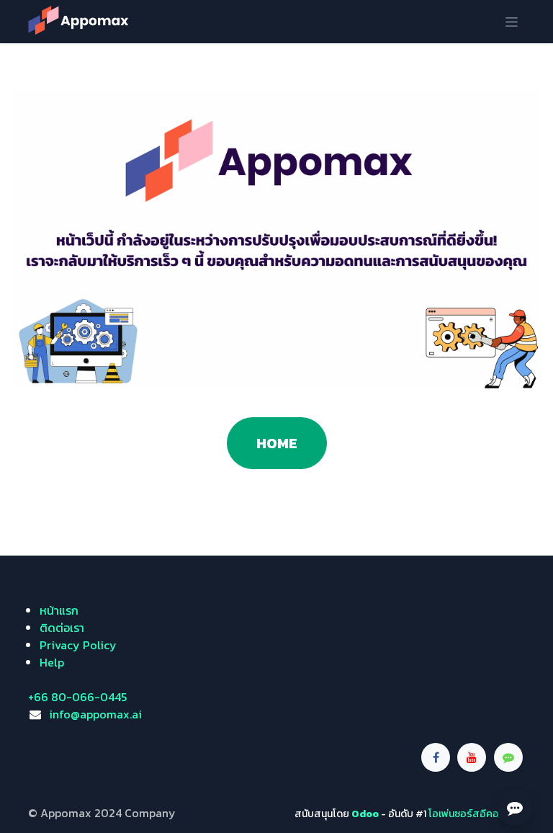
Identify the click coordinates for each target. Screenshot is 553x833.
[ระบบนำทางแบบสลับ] (511, 21)
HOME (276, 443)
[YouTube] (471, 757)
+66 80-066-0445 (77, 696)
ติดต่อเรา (62, 627)
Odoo (366, 813)
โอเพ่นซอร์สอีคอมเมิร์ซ (476, 813)
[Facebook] (435, 757)
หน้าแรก (59, 610)
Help (52, 662)
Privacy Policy (78, 645)
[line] (508, 757)
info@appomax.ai (95, 714)
